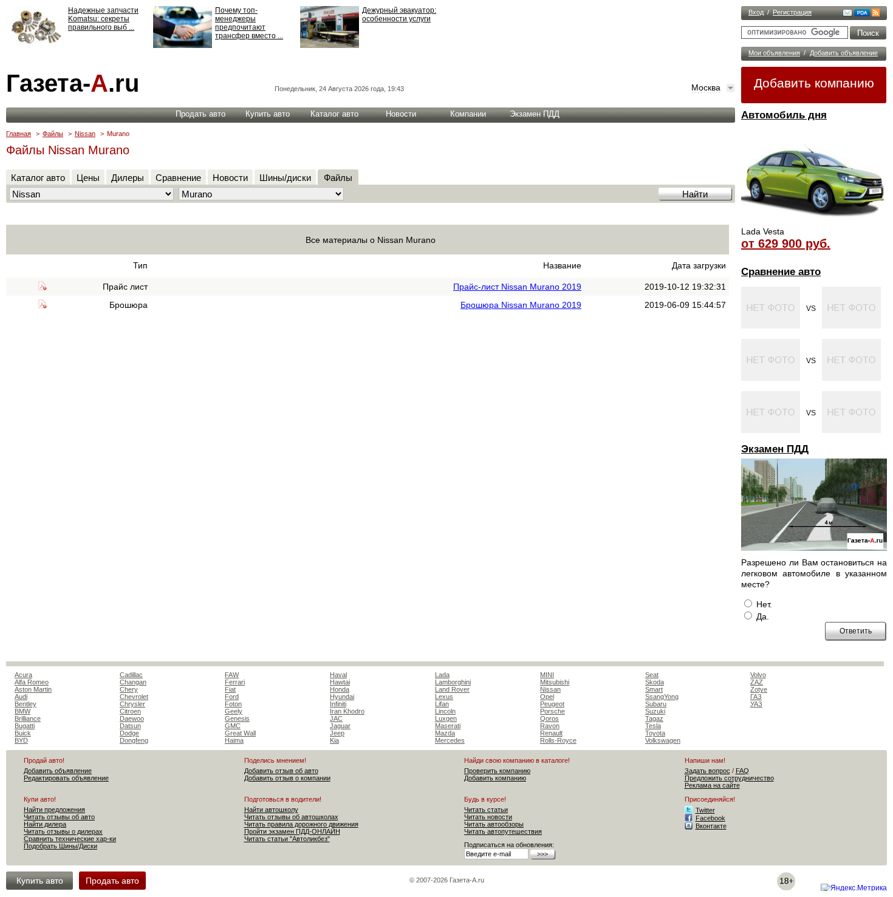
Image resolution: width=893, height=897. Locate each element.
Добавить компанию (814, 83)
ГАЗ (756, 696)
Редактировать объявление (66, 778)
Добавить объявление (844, 52)
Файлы (53, 133)
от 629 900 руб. (785, 243)
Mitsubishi (554, 682)
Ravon (549, 725)
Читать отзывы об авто (59, 816)
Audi (21, 696)
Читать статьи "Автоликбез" (287, 838)
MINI (547, 674)
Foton (233, 704)
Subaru (655, 704)
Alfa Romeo (32, 682)
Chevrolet (134, 696)
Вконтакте (711, 826)
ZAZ (756, 682)
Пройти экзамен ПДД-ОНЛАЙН (292, 831)
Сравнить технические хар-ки (70, 838)
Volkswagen (662, 740)
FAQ (742, 770)
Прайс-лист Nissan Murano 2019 (517, 287)
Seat (652, 674)
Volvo (758, 674)
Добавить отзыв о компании (287, 778)
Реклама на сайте (712, 785)
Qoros (549, 718)
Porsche (552, 711)
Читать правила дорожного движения (301, 824)
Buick (23, 733)
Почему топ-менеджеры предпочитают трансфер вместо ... (249, 23)
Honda (339, 689)
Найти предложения (54, 809)
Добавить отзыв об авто (281, 770)
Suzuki (655, 711)
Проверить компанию (497, 770)
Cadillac (131, 674)
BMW (22, 711)
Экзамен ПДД (775, 449)
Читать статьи (486, 809)
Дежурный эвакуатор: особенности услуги (399, 14)
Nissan (85, 133)
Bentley (25, 704)
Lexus (444, 696)
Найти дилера (45, 824)
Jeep (337, 733)
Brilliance (28, 718)
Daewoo (132, 718)
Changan (133, 682)
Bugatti (25, 725)
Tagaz (654, 718)
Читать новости (488, 816)
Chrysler (132, 704)
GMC (233, 725)
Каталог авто (334, 113)
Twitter (705, 810)
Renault (551, 733)
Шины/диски (285, 177)
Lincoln (445, 711)
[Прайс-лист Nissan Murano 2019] (42, 287)
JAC (336, 718)
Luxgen (446, 718)
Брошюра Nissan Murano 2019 (520, 305)
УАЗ (756, 704)
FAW (232, 674)
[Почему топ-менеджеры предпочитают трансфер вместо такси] (182, 45)
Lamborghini (453, 682)
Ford (232, 696)
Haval (338, 674)
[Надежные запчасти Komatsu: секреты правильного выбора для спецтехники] (35, 45)
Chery (129, 689)
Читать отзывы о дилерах (63, 831)
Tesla (653, 725)
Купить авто (267, 113)
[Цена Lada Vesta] (814, 222)
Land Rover (452, 689)
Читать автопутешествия (503, 831)
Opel (547, 696)
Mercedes (450, 740)
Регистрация (792, 12)
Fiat (230, 689)
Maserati (447, 725)
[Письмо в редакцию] (847, 14)
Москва (705, 87)
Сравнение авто (781, 272)
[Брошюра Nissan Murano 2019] (42, 305)
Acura (23, 674)
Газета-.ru (72, 83)
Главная (18, 133)
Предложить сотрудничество (729, 778)
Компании (468, 113)
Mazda (445, 733)
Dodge (129, 733)
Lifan (442, 704)
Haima (234, 740)
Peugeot (552, 704)
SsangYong (662, 696)
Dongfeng (134, 740)
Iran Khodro (347, 711)
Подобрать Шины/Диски (60, 846)
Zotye (758, 689)
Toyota (655, 733)
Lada (442, 674)
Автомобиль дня (784, 115)
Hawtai (340, 682)
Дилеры (127, 177)
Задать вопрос (707, 770)
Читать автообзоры (494, 824)
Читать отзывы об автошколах (291, 816)
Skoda (654, 682)
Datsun (130, 725)
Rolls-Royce (558, 740)
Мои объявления (774, 52)
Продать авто (200, 113)
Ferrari (235, 682)
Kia (334, 740)
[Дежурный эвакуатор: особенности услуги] (329, 45)
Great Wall (240, 733)
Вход (756, 12)
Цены (88, 177)
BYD (21, 740)
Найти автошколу (271, 809)
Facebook (710, 818)
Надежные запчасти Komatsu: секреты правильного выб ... (103, 19)
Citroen (130, 711)
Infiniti (338, 704)
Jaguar (340, 725)
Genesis (237, 718)
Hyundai (342, 696)
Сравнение (178, 177)
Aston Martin (33, 689)
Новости (401, 113)
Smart (654, 689)
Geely (233, 711)
